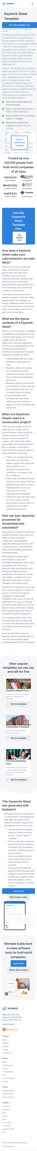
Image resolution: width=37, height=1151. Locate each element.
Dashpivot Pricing (8, 1091)
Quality (4, 1068)
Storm (4, 1040)
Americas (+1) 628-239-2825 (12, 1017)
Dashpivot (5, 1043)
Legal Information (8, 1146)
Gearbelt (5, 1046)
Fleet (4, 1075)
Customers (6, 1106)
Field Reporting (7, 1065)
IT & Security (6, 1126)
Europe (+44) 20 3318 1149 (11, 1020)
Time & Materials (8, 1072)
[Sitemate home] (10, 1008)
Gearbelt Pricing (7, 1094)
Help (3, 1132)
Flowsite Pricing (7, 1097)
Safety (4, 1062)
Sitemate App (7, 1053)
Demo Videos (7, 1123)
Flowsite (5, 1050)
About (4, 1113)
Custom (5, 1081)
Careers (5, 1116)
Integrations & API (8, 1129)
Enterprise (5, 1110)
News (4, 1119)
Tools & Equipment (8, 1078)
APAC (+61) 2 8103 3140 (10, 1015)
